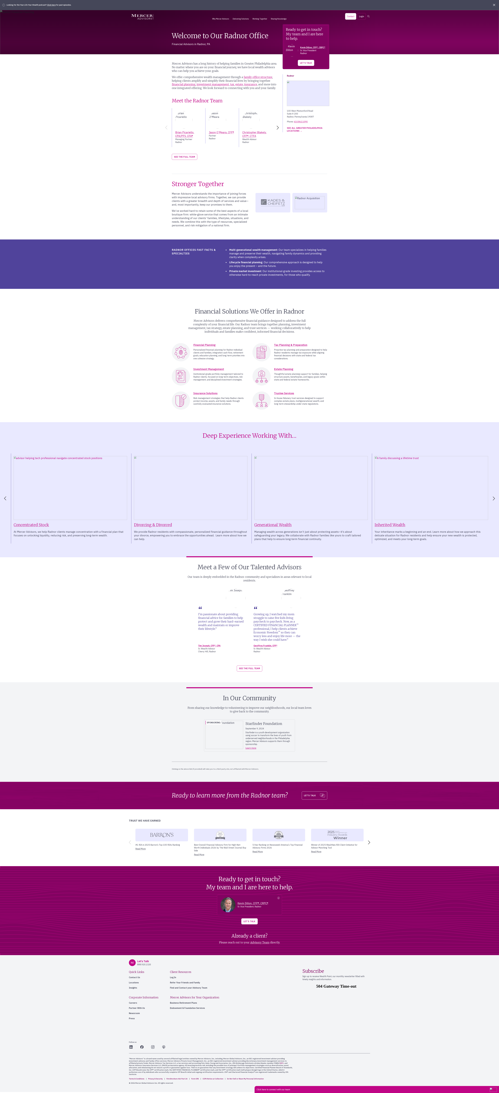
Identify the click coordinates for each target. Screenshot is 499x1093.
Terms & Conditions (136, 1079)
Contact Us (134, 977)
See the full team (184, 157)
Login (361, 16)
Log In (173, 977)
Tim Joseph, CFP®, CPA (209, 645)
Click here (51, 5)
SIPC (282, 1063)
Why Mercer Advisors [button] (220, 19)
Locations (134, 982)
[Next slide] (278, 127)
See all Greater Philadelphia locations (304, 129)
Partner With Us (137, 1008)
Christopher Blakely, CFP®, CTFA (254, 134)
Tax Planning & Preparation (290, 345)
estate (239, 84)
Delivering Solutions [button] (241, 19)
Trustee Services (284, 393)
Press (132, 1018)
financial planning (183, 84)
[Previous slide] (165, 127)
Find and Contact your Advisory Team (188, 987)
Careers (133, 1003)
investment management (213, 84)
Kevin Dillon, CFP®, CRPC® (312, 47)
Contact (350, 16)
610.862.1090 (301, 121)
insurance (250, 84)
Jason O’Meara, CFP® (221, 132)
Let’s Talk (306, 63)
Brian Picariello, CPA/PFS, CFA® (184, 134)
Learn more (250, 748)
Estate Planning (283, 369)
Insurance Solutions (205, 393)
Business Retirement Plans (183, 1003)
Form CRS (195, 1079)
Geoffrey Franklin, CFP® (265, 645)
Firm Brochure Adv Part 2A (177, 1079)
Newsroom (134, 1013)
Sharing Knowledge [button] (279, 19)
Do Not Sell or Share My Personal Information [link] (245, 1079)
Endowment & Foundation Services (187, 1008)
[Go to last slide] (4, 498)
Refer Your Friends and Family (185, 982)
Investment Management (208, 369)
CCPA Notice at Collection (213, 1079)
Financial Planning (204, 345)
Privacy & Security (155, 1079)
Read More (140, 848)
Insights (133, 987)
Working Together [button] (259, 19)
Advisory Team (259, 942)
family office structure (258, 77)
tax (232, 84)
